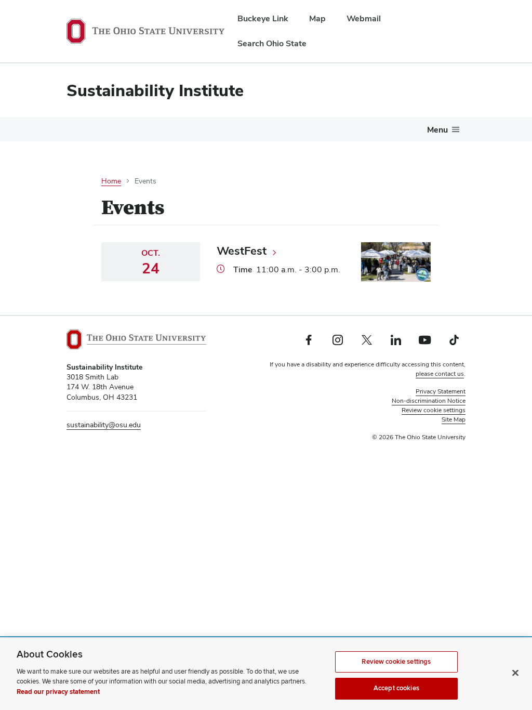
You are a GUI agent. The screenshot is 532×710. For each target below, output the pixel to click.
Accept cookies (396, 688)
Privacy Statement (441, 391)
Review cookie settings (396, 662)
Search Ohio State (272, 43)
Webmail (364, 18)
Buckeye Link (262, 18)
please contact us (440, 374)
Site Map (454, 419)
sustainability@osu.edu (103, 424)
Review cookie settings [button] (434, 410)
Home (111, 181)
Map (317, 18)
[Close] (515, 672)
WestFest (242, 250)
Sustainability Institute (155, 90)
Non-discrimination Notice (429, 401)
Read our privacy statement (58, 692)
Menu (437, 129)
